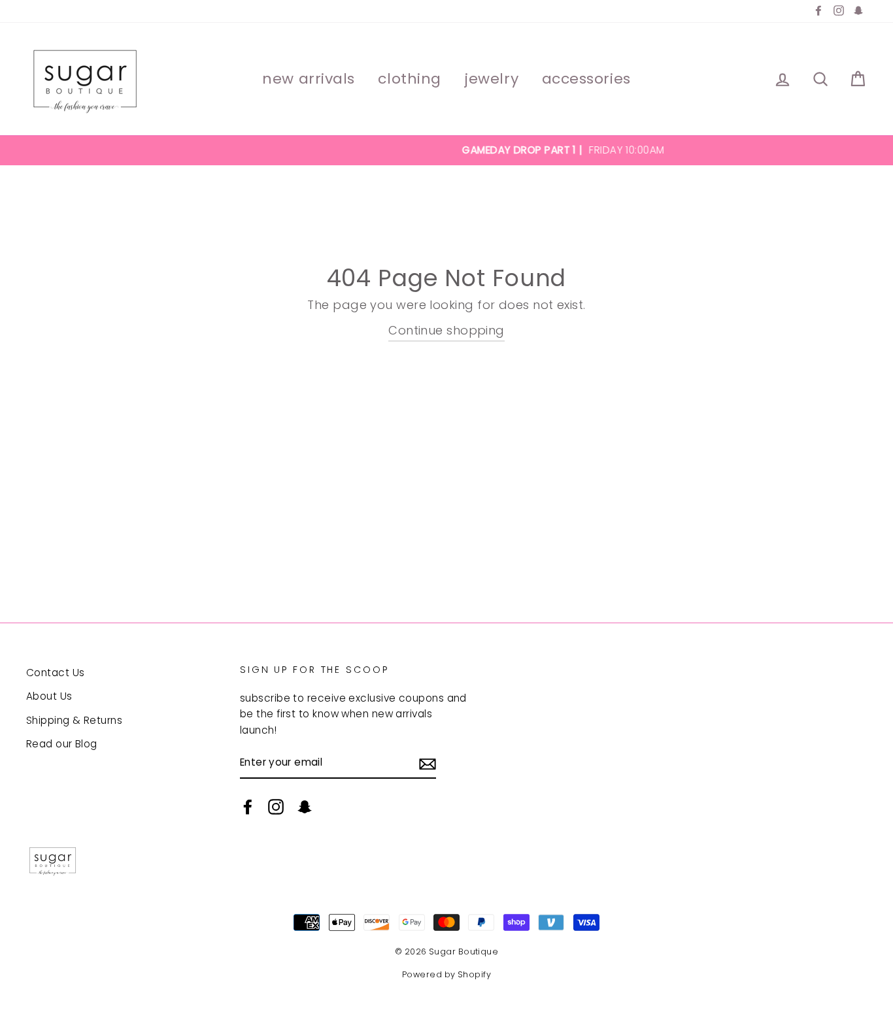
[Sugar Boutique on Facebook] (248, 806)
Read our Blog (61, 744)
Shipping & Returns (74, 720)
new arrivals (308, 79)
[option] (446, 150)
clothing (409, 79)
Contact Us (55, 672)
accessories (586, 79)
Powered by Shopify (446, 974)
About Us (49, 696)
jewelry (491, 79)
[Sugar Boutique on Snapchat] (304, 806)
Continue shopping (446, 330)
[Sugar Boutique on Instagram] (276, 806)
